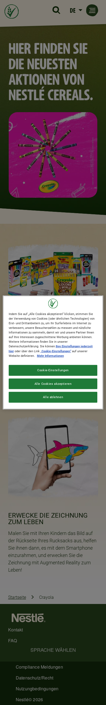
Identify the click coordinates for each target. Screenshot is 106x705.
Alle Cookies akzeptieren (53, 383)
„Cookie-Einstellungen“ (55, 351)
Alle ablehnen (53, 397)
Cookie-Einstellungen (52, 370)
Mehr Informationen (50, 355)
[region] (53, 352)
